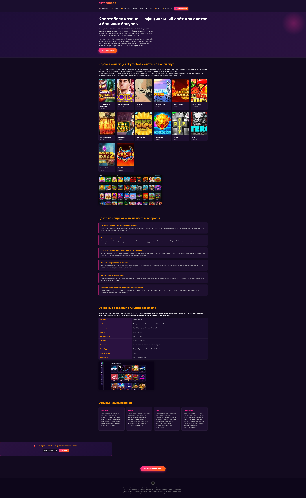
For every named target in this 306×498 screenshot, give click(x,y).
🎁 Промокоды (125, 8)
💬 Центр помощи (138, 8)
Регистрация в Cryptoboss (153, 468)
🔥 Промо (157, 8)
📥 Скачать (115, 8)
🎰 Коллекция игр (104, 8)
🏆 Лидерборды (167, 8)
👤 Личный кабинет (181, 8)
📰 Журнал (149, 8)
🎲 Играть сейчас (108, 50)
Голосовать (64, 450)
